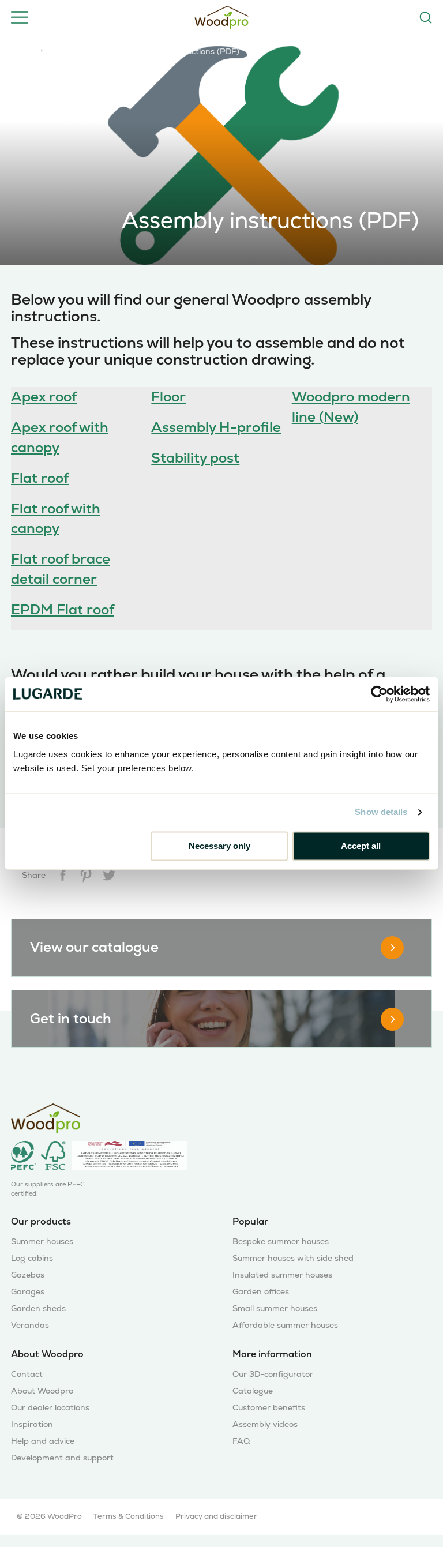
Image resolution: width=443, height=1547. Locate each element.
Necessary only (219, 846)
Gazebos (27, 1275)
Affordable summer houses (285, 1325)
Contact (27, 1374)
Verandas (30, 1325)
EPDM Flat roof (62, 609)
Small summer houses (274, 1308)
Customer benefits (268, 1408)
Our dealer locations (50, 1408)
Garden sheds (38, 1308)
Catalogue (252, 1391)
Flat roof (40, 478)
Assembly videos (265, 1424)
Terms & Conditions (128, 1516)
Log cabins (32, 1258)
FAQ (241, 1441)
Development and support (62, 1458)
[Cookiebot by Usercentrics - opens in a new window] (379, 694)
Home (22, 51)
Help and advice (81, 51)
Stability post (195, 458)
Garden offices (260, 1292)
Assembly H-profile (216, 427)
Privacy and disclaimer (216, 1516)
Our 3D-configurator (272, 1374)
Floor (168, 396)
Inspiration (32, 1424)
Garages (27, 1292)
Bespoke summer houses (280, 1241)
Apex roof (44, 396)
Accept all (361, 846)
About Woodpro (42, 1391)
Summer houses (42, 1241)
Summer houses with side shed (293, 1258)
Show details (381, 812)
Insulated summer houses (282, 1275)
